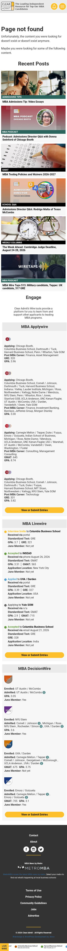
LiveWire (4, 947)
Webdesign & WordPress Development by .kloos (33, 937)
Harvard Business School (51, 946)
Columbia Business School (25, 946)
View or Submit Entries (34, 510)
